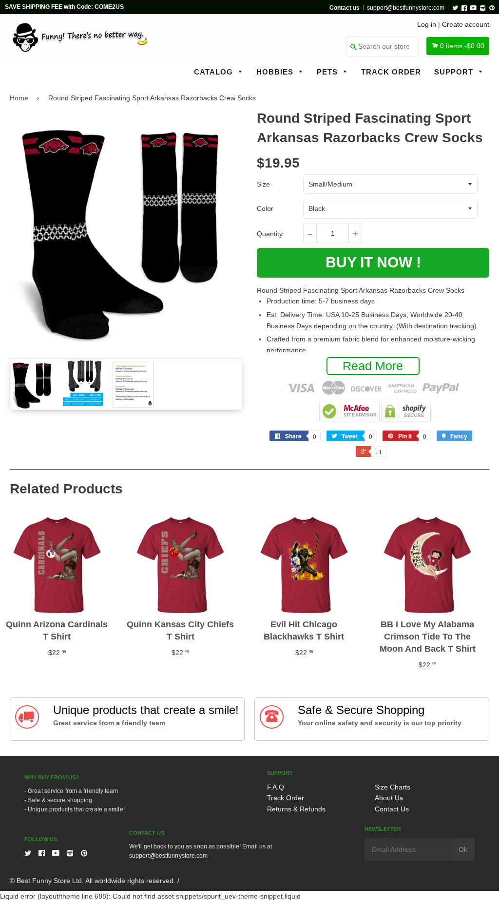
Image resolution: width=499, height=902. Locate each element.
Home (19, 98)
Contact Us (392, 809)
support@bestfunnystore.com (405, 7)
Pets (328, 72)
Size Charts (392, 787)
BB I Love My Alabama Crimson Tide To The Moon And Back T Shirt (428, 637)
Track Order (391, 72)
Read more (373, 366)
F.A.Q (275, 787)
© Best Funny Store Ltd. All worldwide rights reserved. (92, 880)
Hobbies (276, 72)
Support (455, 72)
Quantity (270, 234)
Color (265, 208)
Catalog (214, 72)
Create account (465, 24)
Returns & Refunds (296, 809)
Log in (426, 24)
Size (263, 184)
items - (462, 46)
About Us (389, 798)
